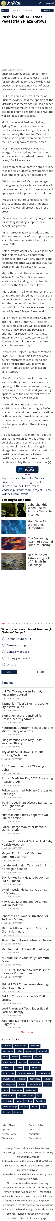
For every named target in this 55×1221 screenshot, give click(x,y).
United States (35, 1084)
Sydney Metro (10, 494)
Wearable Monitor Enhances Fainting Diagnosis (26, 1022)
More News (27, 1032)
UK (27, 1067)
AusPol (22, 1084)
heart (18, 482)
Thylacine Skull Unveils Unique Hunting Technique (22, 753)
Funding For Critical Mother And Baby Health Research (26, 842)
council (18, 486)
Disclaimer (7, 1138)
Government (21, 1045)
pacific (39, 482)
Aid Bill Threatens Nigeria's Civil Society (23, 998)
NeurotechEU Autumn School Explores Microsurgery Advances (27, 729)
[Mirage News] (11, 3)
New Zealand (9, 1095)
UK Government (26, 1095)
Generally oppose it (19, 651)
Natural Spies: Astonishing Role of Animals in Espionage (39, 560)
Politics (5, 10)
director (6, 486)
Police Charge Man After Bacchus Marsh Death (23, 828)
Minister (22, 1062)
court (44, 1106)
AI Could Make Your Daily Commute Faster (25, 959)
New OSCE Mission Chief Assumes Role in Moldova (24, 903)
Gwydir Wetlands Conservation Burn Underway (25, 891)
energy (28, 482)
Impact (35, 1106)
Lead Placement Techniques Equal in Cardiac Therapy (26, 1010)
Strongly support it (19, 639)
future (18, 1101)
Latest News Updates (8, 1127)
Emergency (17, 1090)
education (21, 1078)
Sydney (39, 478)
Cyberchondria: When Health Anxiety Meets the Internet (40, 509)
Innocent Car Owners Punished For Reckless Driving (24, 917)
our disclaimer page (36, 1218)
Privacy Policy (8, 1134)
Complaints (35, 1138)
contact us (13, 1218)
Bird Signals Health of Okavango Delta (23, 768)
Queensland (35, 1062)
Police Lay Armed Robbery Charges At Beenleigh (26, 792)
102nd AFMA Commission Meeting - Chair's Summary (25, 986)
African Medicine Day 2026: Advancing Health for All (27, 780)
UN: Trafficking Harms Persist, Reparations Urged (21, 693)
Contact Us (35, 1129)
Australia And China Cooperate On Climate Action (24, 816)
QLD (39, 1095)
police (19, 1051)
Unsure (11, 664)
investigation (9, 1084)
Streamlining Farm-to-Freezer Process (27, 940)
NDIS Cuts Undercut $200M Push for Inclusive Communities (25, 971)
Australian (30, 1051)
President (40, 1101)
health (38, 1056)
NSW (5, 1056)
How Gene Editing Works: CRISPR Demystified (40, 524)
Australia (27, 478)
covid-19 (35, 1067)
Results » (41, 671)
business (7, 482)
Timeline (7, 682)
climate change (10, 1106)
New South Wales (26, 1073)
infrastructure (44, 1073)
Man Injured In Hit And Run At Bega (25, 949)
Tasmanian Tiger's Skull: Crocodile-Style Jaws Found (25, 705)
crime (5, 1090)
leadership (8, 490)
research (43, 1051)
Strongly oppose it (18, 658)
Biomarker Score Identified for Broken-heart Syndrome (22, 717)
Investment (32, 486)
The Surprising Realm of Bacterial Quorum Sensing (40, 541)
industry (47, 1078)
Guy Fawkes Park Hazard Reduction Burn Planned (25, 879)
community (8, 1051)
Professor (26, 1056)
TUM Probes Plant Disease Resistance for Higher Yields (26, 804)
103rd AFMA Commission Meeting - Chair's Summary (25, 929)
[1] (36, 1191)
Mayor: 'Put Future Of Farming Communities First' (21, 855)
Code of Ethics (36, 1125)
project (37, 490)
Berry (47, 490)
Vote (9, 671)
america (24, 1106)
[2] (39, 1191)
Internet (6, 1112)
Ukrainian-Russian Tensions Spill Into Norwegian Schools (26, 867)
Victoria (15, 478)
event (24, 494)
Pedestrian (24, 490)
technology (35, 1078)
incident (17, 1112)
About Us (34, 1134)
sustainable (31, 1090)
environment (9, 1062)
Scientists (7, 1101)
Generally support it (19, 645)
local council (8, 1073)
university (35, 1045)
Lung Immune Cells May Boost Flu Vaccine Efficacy (24, 741)
